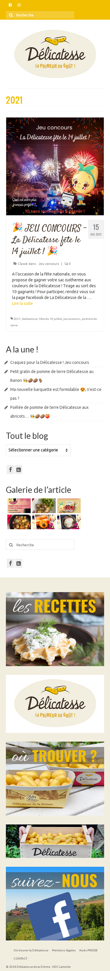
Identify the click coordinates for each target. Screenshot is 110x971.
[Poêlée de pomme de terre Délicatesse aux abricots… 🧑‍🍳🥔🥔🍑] (18, 522)
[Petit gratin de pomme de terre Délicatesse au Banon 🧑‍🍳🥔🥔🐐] (43, 505)
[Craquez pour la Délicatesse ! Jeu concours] (18, 505)
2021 (17, 318)
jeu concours (71, 318)
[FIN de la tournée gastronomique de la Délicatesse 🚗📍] (43, 522)
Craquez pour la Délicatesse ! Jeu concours (49, 362)
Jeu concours (48, 264)
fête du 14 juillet (50, 318)
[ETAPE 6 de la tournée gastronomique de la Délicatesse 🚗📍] (68, 522)
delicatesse (30, 318)
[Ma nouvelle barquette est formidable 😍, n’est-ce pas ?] (68, 505)
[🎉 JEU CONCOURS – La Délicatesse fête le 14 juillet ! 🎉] (55, 166)
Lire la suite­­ (22, 303)
